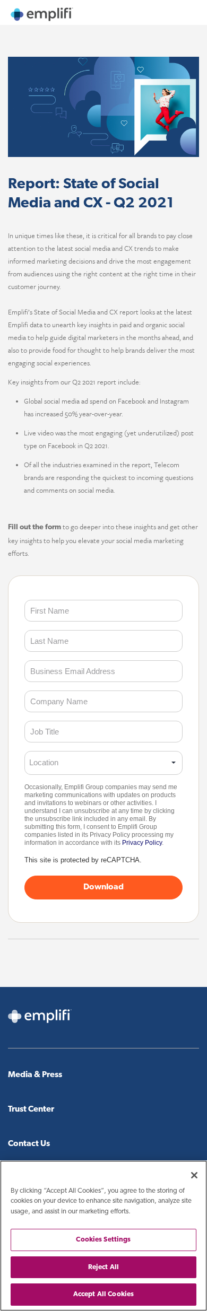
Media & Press (35, 1075)
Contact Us (29, 1144)
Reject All (103, 1267)
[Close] (194, 1175)
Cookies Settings (103, 1239)
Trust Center (31, 1109)
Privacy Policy (142, 842)
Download (103, 887)
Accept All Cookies (103, 1294)
